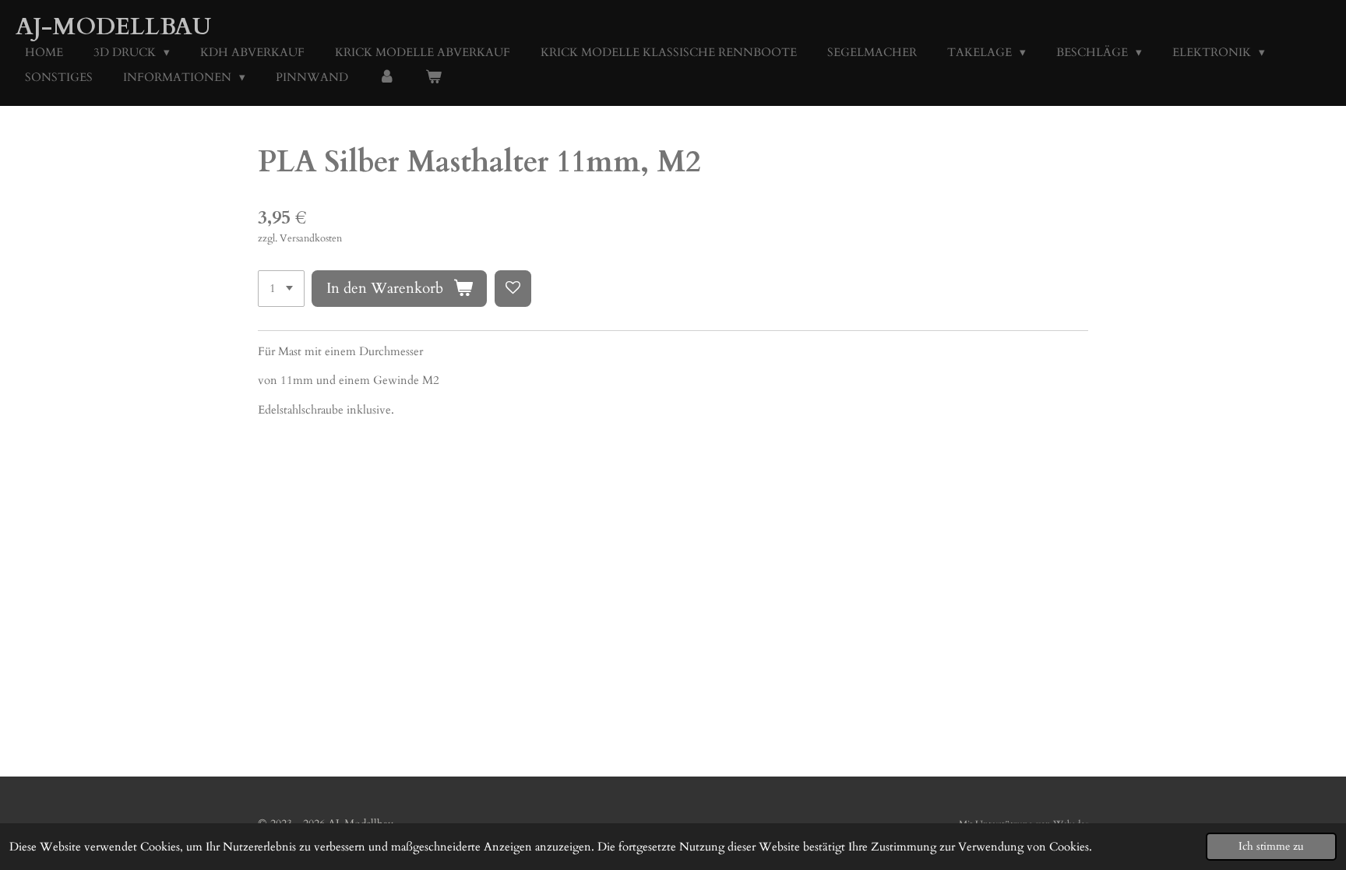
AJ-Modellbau (113, 27)
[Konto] (386, 77)
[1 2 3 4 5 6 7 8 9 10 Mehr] (281, 288)
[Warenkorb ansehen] (433, 77)
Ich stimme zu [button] (1271, 847)
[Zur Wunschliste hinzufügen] (513, 288)
